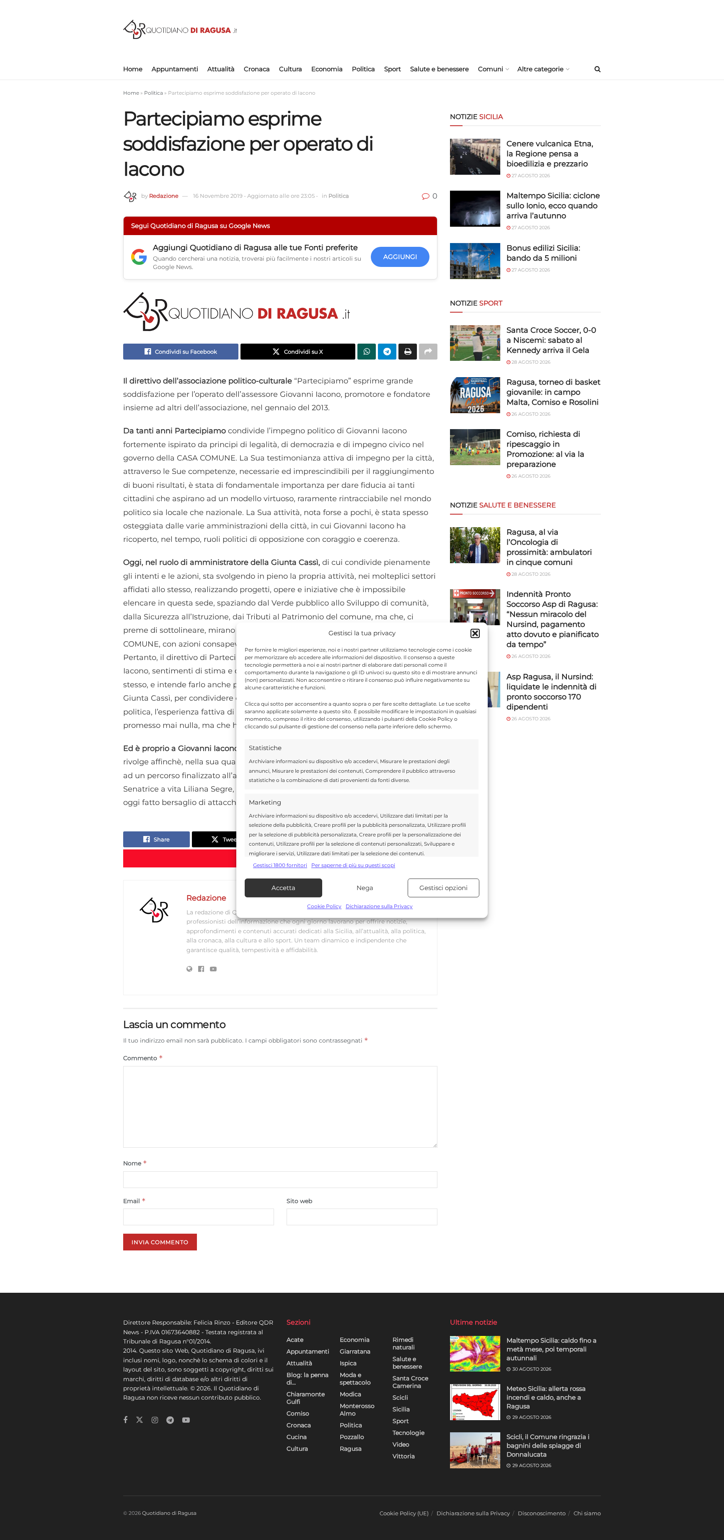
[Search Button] (598, 69)
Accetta (283, 888)
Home (132, 69)
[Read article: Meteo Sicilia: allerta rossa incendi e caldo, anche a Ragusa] (475, 1402)
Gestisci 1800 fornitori (280, 865)
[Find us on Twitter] (139, 1420)
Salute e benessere (439, 69)
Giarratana (355, 1351)
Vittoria (404, 1456)
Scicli (400, 1397)
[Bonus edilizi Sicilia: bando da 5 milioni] (475, 261)
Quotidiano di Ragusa (169, 1513)
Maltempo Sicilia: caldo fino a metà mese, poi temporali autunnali (552, 1349)
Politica (363, 69)
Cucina (297, 1437)
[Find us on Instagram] (155, 1420)
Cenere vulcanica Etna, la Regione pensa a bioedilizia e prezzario (550, 153)
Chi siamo (587, 1513)
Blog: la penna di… (307, 1378)
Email (134, 1201)
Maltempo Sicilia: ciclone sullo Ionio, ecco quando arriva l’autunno (553, 205)
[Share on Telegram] (387, 352)
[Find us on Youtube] (186, 1420)
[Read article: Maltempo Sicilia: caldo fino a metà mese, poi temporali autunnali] (475, 1354)
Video (401, 1444)
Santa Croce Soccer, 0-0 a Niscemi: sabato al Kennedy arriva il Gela (551, 340)
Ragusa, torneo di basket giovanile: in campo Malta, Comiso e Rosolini (553, 392)
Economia (327, 69)
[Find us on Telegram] (170, 1420)
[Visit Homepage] (180, 29)
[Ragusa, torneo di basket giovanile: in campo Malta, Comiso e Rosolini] (475, 395)
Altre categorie (540, 69)
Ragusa (351, 1448)
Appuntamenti (175, 69)
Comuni (490, 69)
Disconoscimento (542, 1513)
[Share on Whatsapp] (366, 352)
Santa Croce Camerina (410, 1382)
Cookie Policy (324, 906)
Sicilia (401, 1409)
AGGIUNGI (400, 257)
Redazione (163, 195)
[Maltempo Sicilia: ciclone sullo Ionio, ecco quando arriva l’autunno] (475, 209)
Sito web (299, 1201)
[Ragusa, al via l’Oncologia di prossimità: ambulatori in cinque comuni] (475, 545)
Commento (143, 1058)
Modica (350, 1394)
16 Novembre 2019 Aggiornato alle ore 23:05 (255, 195)
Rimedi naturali (404, 1343)
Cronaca (257, 69)
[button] (475, 633)
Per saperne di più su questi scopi (353, 865)
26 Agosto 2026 (530, 414)
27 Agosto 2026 (530, 176)
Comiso (298, 1413)
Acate (295, 1339)
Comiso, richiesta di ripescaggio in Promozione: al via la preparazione (545, 449)
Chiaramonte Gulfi (306, 1397)
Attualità (221, 69)
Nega (365, 888)
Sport (392, 69)
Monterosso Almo (357, 1409)
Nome (135, 1163)
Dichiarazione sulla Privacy (379, 906)
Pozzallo (352, 1437)
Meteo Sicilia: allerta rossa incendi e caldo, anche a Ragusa (546, 1397)
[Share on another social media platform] (428, 352)
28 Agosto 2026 (530, 362)
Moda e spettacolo (355, 1378)
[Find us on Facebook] (125, 1420)
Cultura (290, 69)
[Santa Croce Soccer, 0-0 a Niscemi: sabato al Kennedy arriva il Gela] (475, 343)
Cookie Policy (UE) (404, 1513)
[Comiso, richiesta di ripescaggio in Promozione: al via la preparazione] (475, 447)
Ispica (348, 1363)
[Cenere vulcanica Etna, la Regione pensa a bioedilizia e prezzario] (475, 157)
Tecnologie (408, 1432)
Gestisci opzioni (443, 888)
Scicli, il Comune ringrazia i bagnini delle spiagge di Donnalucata (548, 1445)
